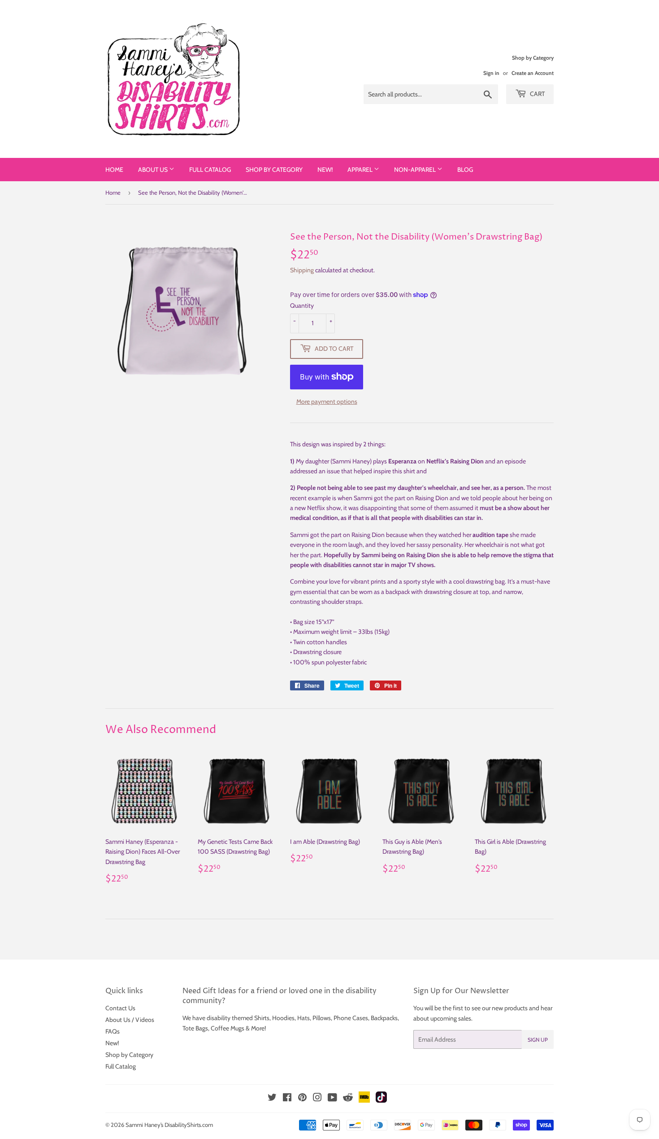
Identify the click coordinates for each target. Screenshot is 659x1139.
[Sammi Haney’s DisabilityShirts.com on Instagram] (317, 1099)
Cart (537, 94)
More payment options (326, 401)
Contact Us (120, 1008)
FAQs (112, 1031)
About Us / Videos (129, 1020)
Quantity (302, 305)
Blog (465, 170)
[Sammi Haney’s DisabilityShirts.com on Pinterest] (302, 1099)
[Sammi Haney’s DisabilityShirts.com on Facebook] (287, 1099)
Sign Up (538, 1039)
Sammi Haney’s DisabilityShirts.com (169, 1124)
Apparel (360, 170)
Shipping (302, 270)
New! (325, 170)
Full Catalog (210, 170)
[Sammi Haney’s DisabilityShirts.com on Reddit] (348, 1100)
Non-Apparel (415, 170)
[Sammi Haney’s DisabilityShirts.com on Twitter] (272, 1099)
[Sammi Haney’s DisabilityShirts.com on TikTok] (381, 1100)
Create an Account (533, 73)
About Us (153, 170)
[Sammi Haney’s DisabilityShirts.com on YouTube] (332, 1099)
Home (114, 170)
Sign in (491, 73)
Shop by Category (274, 170)
